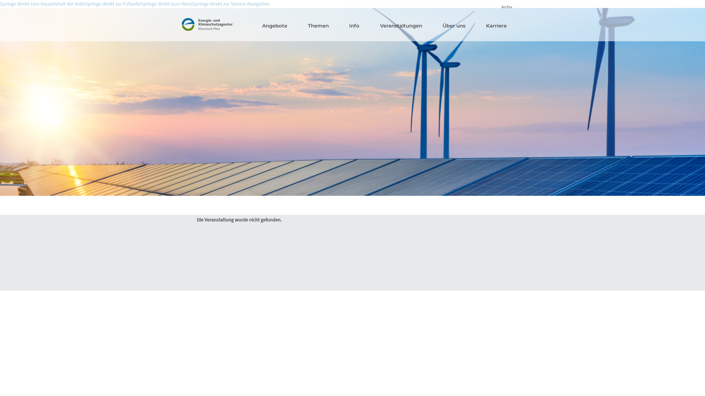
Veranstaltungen (401, 26)
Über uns (454, 26)
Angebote (274, 26)
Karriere (496, 26)
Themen (318, 26)
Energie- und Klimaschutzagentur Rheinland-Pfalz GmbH (214, 30)
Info (354, 26)
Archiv (506, 6)
